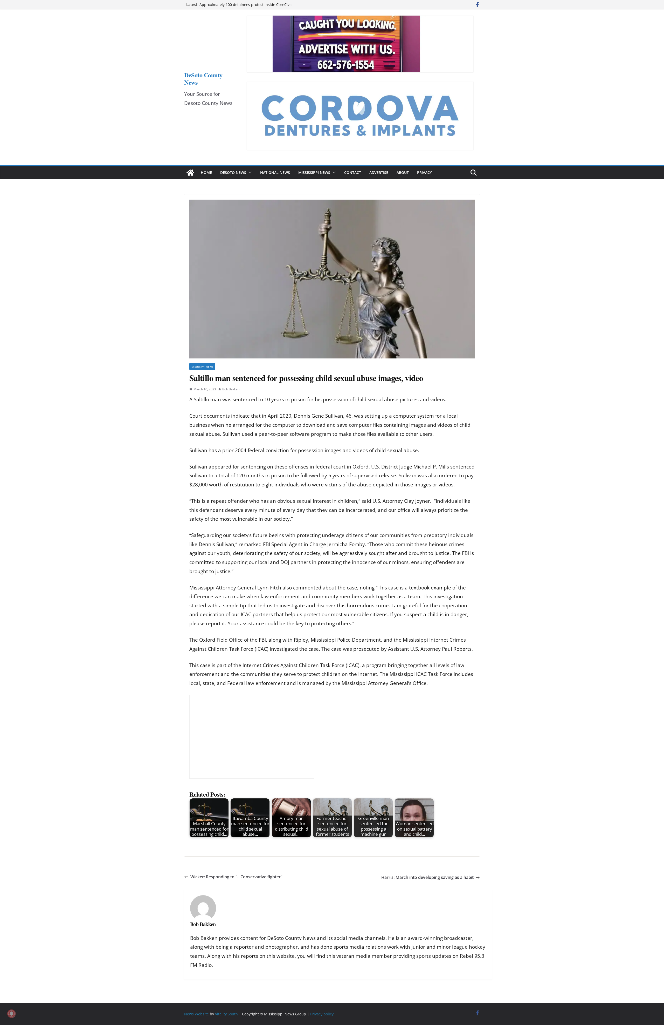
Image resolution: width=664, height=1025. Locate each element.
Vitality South (226, 1014)
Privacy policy (322, 1014)
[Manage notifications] (11, 1013)
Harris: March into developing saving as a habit (427, 877)
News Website (196, 1014)
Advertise (378, 172)
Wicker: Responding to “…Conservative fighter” (236, 877)
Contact (352, 172)
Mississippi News (314, 172)
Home (206, 172)
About (403, 172)
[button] (249, 172)
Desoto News (233, 172)
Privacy (424, 172)
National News (275, 172)
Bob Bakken (230, 389)
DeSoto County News (203, 78)
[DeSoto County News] (190, 172)
